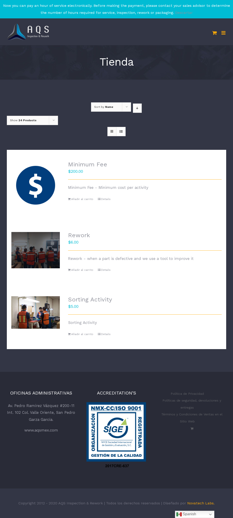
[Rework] (35, 250)
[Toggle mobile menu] (223, 32)
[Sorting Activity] (35, 312)
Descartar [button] (184, 12)
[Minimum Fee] (35, 185)
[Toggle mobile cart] (214, 32)
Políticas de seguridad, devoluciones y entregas (191, 404)
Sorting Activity (90, 299)
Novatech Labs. (201, 503)
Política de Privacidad (187, 393)
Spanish (189, 514)
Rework (79, 235)
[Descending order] (137, 108)
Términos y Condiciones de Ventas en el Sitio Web (192, 417)
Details (106, 199)
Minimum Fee (87, 164)
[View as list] (120, 131)
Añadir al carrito (82, 199)
